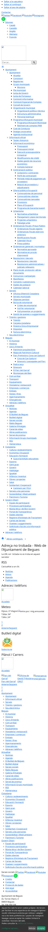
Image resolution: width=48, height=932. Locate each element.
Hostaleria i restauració (16, 731)
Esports (9, 805)
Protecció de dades (14, 885)
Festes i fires (11, 740)
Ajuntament (6, 693)
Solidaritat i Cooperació (16, 828)
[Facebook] (16, 15)
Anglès (12, 31)
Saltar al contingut (12, 4)
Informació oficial (13, 699)
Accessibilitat (11, 891)
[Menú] (2, 66)
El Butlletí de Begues (14, 761)
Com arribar (11, 722)
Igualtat (9, 817)
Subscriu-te (6, 649)
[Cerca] (34, 62)
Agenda (9, 577)
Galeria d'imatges (13, 772)
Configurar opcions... (10, 928)
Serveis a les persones (15, 831)
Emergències (11, 746)
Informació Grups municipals (19, 784)
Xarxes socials (11, 767)
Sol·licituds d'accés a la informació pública (24, 867)
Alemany (13, 34)
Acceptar (41, 928)
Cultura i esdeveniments (16, 796)
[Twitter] (6, 15)
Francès (13, 37)
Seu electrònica (12, 708)
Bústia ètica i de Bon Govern (18, 849)
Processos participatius (16, 846)
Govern (8, 811)
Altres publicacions (14, 778)
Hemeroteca (11, 790)
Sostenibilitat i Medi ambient (18, 834)
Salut (7, 826)
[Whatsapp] (3, 18)
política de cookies (25, 923)
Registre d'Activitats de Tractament (21, 858)
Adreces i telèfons (13, 749)
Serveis (8, 702)
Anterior (5, 628)
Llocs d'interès (12, 719)
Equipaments (11, 728)
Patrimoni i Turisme (14, 837)
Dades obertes (12, 855)
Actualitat (5, 752)
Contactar (6, 12)
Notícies (9, 571)
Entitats (9, 737)
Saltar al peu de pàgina (14, 7)
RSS (7, 787)
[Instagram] (38, 15)
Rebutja (32, 928)
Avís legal (9, 888)
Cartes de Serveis (13, 861)
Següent (13, 628)
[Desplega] (25, 539)
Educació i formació (14, 802)
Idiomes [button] (9, 22)
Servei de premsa (13, 781)
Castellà (13, 28)
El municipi (10, 714)
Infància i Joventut (13, 820)
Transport (10, 725)
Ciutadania (6, 793)
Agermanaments (13, 743)
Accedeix (5, 601)
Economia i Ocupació (15, 799)
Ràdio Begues (11, 770)
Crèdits (8, 879)
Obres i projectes (13, 823)
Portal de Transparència (16, 852)
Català (12, 25)
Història (9, 716)
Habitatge (10, 814)
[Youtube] (27, 15)
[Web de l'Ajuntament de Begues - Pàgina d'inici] (13, 53)
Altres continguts (15, 539)
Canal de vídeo (12, 775)
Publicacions (11, 580)
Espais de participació (15, 843)
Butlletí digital (11, 764)
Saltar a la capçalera (13, 1)
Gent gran (10, 808)
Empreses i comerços (15, 734)
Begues (4, 711)
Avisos (8, 574)
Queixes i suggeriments (16, 864)
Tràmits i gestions (13, 705)
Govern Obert (7, 840)
